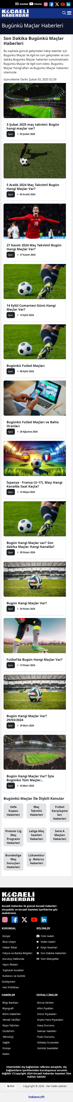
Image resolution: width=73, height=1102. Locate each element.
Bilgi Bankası (10, 1002)
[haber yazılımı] (36, 1096)
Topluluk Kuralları (13, 970)
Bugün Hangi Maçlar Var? (27, 603)
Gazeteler (24, 4)
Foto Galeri (47, 936)
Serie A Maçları (59, 835)
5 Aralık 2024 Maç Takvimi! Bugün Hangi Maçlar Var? (33, 187)
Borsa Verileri (45, 1002)
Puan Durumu (45, 1036)
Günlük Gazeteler (47, 1048)
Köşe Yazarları (49, 947)
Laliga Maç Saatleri (36, 835)
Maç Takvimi (36, 811)
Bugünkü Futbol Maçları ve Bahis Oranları (33, 424)
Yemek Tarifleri (11, 1019)
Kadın (5, 1054)
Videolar (38, 4)
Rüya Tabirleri (10, 1025)
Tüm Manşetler (50, 958)
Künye (6, 936)
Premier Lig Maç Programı (13, 837)
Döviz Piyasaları (47, 1014)
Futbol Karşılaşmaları (60, 813)
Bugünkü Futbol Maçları (26, 366)
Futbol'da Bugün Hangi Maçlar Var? (35, 659)
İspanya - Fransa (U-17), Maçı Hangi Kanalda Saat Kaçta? (34, 484)
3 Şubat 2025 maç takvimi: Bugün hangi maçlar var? (33, 126)
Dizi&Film (8, 1031)
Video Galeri (48, 941)
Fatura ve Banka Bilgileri (17, 953)
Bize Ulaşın (9, 941)
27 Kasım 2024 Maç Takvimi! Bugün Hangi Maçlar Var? (34, 247)
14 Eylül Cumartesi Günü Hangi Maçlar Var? (31, 307)
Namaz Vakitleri (46, 1031)
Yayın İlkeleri (10, 964)
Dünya (6, 1048)
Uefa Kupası (13, 811)
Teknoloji (7, 1036)
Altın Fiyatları (45, 1008)
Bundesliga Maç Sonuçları (13, 861)
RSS (12, 1086)
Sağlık (6, 1042)
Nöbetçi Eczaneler (48, 1042)
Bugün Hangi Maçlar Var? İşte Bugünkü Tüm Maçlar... (30, 778)
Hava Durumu (45, 1025)
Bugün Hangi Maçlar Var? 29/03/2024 (27, 718)
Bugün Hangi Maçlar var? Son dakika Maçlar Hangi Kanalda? (31, 545)
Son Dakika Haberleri (53, 953)
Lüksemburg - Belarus (36, 859)
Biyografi (8, 1008)
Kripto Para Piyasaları (50, 1019)
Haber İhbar (9, 947)
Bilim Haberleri (11, 1014)
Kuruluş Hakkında (13, 958)
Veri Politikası (10, 987)
